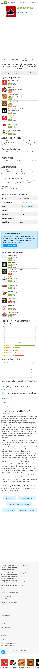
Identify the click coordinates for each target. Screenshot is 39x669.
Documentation (5, 627)
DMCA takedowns (6, 631)
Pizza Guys (11, 87)
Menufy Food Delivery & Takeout (16, 270)
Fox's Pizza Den (12, 298)
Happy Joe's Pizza (13, 80)
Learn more (20, 242)
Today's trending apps (27, 498)
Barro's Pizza (11, 262)
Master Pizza (11, 305)
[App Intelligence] (3, 652)
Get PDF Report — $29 (10, 245)
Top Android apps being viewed (9, 592)
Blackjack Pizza (12, 255)
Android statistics (25, 569)
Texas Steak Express (13, 312)
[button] (19, 406)
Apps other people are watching (19, 504)
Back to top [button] (34, 653)
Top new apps (9, 510)
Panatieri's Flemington (14, 123)
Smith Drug (4, 609)
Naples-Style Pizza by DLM (15, 109)
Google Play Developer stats (28, 573)
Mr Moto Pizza (12, 116)
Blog (2, 639)
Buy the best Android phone (28, 585)
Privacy (3, 623)
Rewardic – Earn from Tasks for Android (9, 604)
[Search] (36, 2)
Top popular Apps (25, 581)
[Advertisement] (19, 37)
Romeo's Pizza (12, 284)
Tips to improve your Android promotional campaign (9, 644)
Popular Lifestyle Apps (27, 510)
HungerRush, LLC (19, 252)
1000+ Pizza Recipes (13, 94)
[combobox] (27, 2)
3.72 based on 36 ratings (26, 206)
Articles (3, 635)
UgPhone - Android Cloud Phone (6, 597)
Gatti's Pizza (11, 277)
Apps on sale (9, 498)
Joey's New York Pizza (14, 130)
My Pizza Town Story (13, 102)
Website (3, 402)
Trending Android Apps (27, 577)
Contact (3, 619)
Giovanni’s (11, 291)
